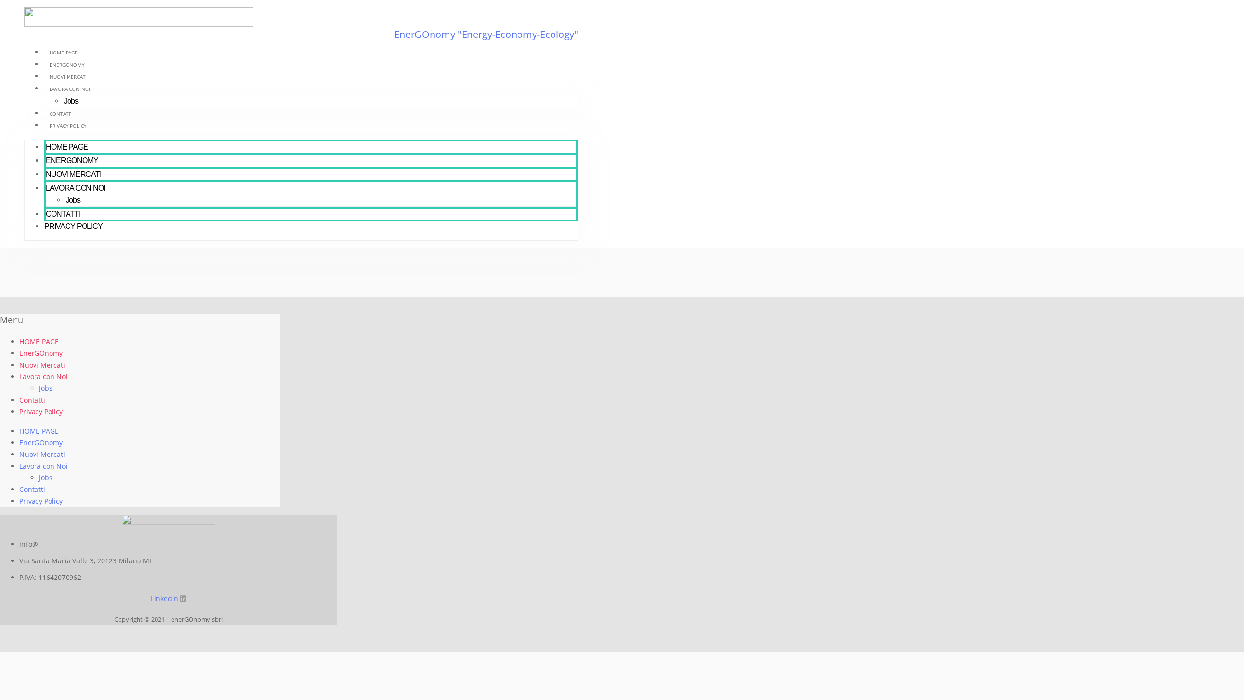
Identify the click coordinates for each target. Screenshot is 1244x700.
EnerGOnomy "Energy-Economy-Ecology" (486, 34)
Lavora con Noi (70, 89)
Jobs (71, 101)
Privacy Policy (68, 125)
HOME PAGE (64, 52)
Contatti (61, 113)
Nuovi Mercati (68, 76)
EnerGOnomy (67, 64)
